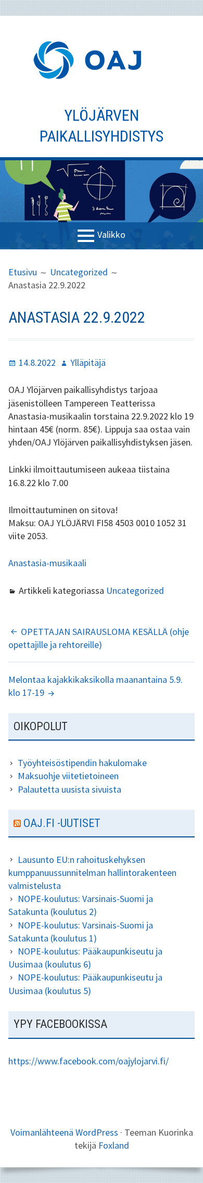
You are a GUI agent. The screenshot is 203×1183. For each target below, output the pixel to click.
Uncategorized (135, 590)
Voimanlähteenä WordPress (64, 1132)
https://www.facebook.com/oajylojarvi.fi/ (88, 1061)
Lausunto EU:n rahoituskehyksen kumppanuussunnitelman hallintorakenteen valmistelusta (92, 873)
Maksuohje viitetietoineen (68, 776)
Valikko (111, 234)
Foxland (113, 1145)
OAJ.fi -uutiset (61, 823)
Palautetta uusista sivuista (69, 789)
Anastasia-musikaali (47, 563)
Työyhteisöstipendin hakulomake (82, 763)
